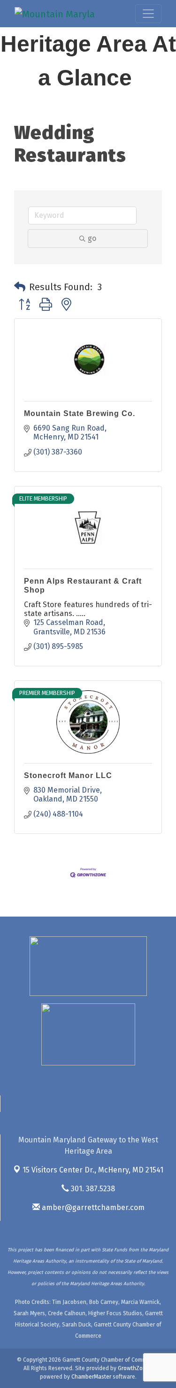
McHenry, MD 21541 (93, 1169)
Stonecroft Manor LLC (68, 775)
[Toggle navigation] (148, 13)
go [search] (92, 238)
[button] (19, 286)
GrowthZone (133, 1368)
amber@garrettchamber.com (92, 1207)
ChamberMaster (91, 1376)
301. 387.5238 (92, 1188)
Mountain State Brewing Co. (79, 413)
